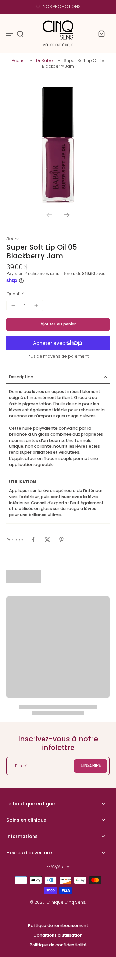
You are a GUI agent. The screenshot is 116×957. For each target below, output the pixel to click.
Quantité (15, 293)
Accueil (19, 60)
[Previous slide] (49, 215)
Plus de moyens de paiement (58, 356)
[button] (58, 324)
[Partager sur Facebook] (33, 540)
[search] (20, 33)
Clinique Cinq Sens (65, 902)
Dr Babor (45, 60)
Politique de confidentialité (58, 945)
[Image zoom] (58, 145)
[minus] (13, 305)
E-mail (21, 766)
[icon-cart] (101, 33)
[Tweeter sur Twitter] (47, 540)
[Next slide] (67, 215)
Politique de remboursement (58, 925)
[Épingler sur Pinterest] (61, 540)
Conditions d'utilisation (58, 935)
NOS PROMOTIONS (62, 6)
